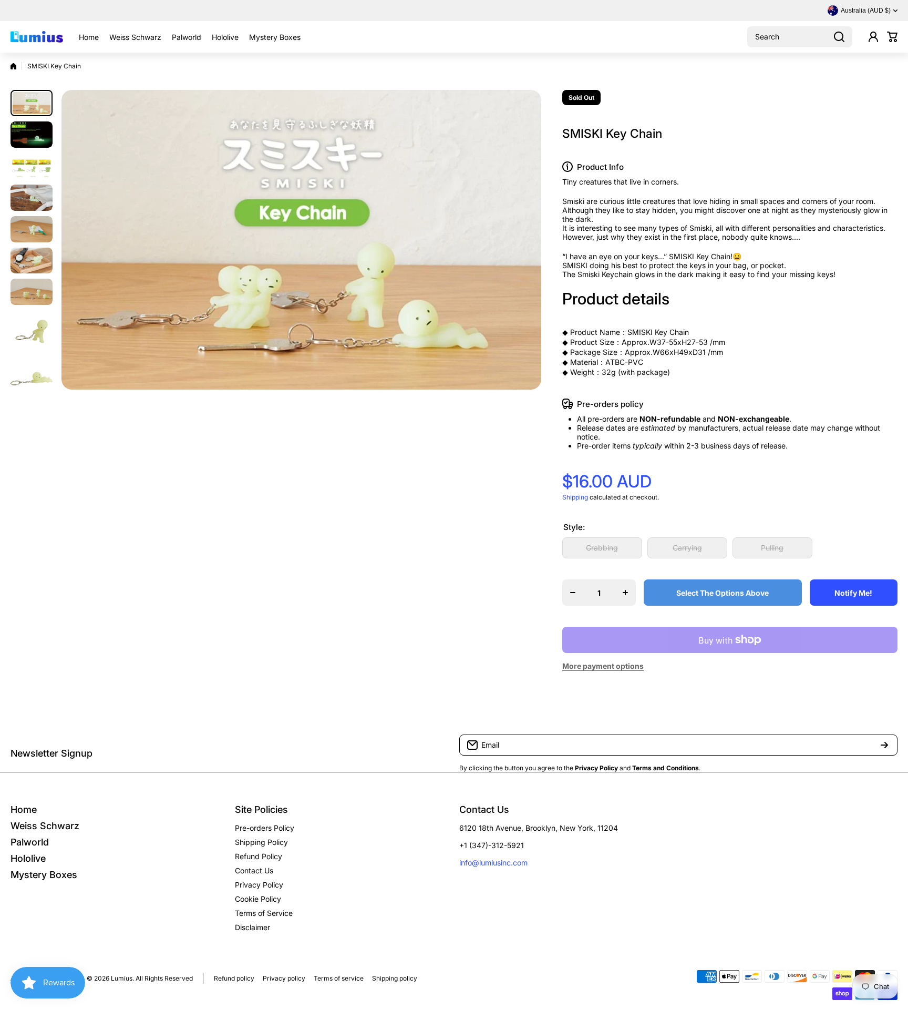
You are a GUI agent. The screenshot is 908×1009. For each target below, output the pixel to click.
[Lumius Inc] (37, 37)
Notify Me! (853, 592)
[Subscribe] (884, 745)
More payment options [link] (603, 665)
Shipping (575, 497)
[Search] (839, 36)
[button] (892, 37)
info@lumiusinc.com (493, 862)
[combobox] (799, 36)
